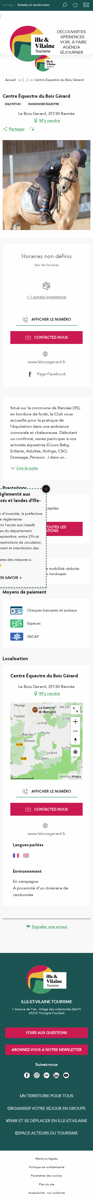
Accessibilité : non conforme (46, 1193)
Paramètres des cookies (46, 1176)
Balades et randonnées (33, 5)
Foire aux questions (46, 1032)
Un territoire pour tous (46, 1096)
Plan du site (46, 1184)
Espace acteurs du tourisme (46, 1133)
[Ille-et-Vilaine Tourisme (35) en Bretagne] (46, 63)
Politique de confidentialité (46, 1167)
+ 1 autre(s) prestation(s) (46, 297)
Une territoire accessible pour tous (26, 16)
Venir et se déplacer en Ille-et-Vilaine (46, 1121)
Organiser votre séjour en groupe (46, 1108)
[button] (32, 129)
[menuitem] (71, 32)
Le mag (8, 5)
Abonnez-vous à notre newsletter (47, 1049)
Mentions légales (46, 1159)
